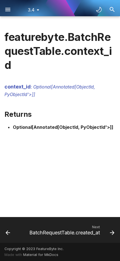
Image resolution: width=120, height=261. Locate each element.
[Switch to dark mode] (98, 9)
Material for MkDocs (40, 255)
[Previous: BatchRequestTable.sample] (8, 230)
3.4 (31, 10)
